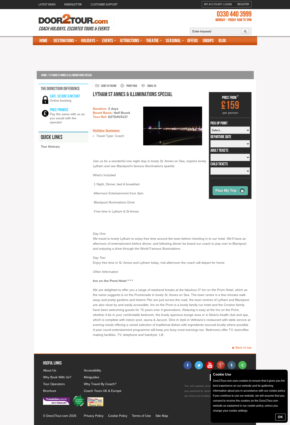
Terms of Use (141, 416)
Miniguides (91, 377)
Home (43, 41)
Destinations (64, 41)
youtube (209, 365)
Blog (222, 41)
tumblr (231, 365)
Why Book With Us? (57, 377)
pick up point (218, 123)
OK (280, 417)
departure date (220, 137)
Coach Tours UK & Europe (102, 391)
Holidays (88, 41)
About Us (49, 370)
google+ (220, 365)
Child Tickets (219, 164)
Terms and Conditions (200, 396)
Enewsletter (73, 4)
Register (243, 4)
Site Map (161, 416)
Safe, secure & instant (65, 96)
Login (227, 4)
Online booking (60, 100)
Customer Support (104, 4)
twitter (198, 365)
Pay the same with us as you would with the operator (67, 118)
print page (131, 86)
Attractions (129, 41)
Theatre (152, 41)
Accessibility (92, 370)
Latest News (47, 4)
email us (151, 86)
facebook (188, 365)
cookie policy (277, 390)
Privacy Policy (94, 416)
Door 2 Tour (73, 19)
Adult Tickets (219, 151)
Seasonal (173, 41)
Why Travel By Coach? (100, 384)
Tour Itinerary (50, 146)
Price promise (59, 109)
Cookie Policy (117, 416)
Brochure (49, 391)
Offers (192, 41)
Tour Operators (54, 384)
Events (107, 41)
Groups (208, 41)
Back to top (243, 347)
